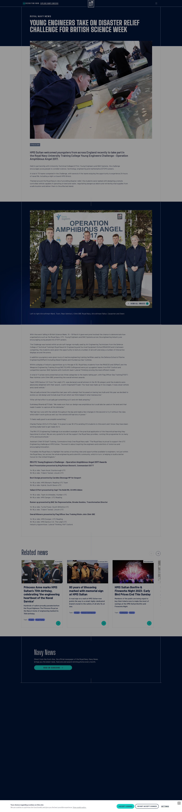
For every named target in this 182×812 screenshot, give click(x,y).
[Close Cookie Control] (179, 803)
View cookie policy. (79, 807)
